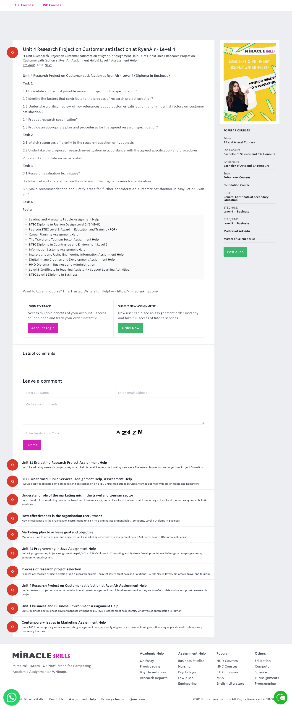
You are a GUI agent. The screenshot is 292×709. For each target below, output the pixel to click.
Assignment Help (82, 699)
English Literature (230, 683)
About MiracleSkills (28, 699)
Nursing (184, 666)
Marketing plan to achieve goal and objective (57, 532)
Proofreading (150, 666)
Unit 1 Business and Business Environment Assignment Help (70, 606)
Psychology (187, 672)
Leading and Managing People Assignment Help (64, 219)
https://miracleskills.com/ (138, 291)
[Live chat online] (280, 697)
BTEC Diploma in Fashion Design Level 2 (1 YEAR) (64, 224)
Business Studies (191, 661)
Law (181, 678)
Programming (265, 683)
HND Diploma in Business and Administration (62, 264)
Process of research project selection (51, 569)
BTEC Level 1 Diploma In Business (53, 274)
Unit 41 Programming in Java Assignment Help (59, 548)
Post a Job (235, 252)
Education (263, 661)
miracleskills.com (26, 666)
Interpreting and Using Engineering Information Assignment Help (76, 254)
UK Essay (147, 661)
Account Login (43, 328)
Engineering (187, 683)
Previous (29, 65)
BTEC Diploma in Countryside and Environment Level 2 (68, 244)
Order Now (130, 328)
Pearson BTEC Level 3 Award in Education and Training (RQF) (73, 229)
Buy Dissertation (153, 672)
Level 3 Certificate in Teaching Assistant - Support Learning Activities (79, 269)
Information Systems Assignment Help (57, 249)
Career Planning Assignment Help (53, 234)
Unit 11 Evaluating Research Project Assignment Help (64, 462)
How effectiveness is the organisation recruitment (62, 516)
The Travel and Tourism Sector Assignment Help (64, 239)
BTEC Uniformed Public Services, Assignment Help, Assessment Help (77, 479)
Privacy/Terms (112, 699)
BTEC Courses (227, 672)
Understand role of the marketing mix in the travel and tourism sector (77, 495)
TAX (190, 678)
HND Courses (227, 661)
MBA (220, 678)
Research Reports (153, 678)
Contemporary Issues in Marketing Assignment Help (64, 622)
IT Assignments (267, 678)
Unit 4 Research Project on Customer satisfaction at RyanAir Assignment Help (81, 56)
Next (48, 65)
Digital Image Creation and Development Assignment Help (72, 259)
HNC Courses (226, 666)
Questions (137, 699)
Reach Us (56, 699)
